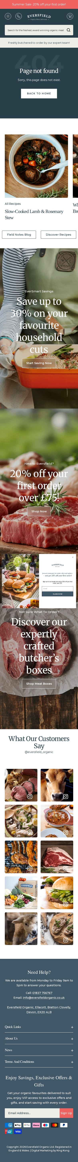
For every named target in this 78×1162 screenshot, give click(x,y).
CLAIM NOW (57, 594)
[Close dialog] (72, 557)
